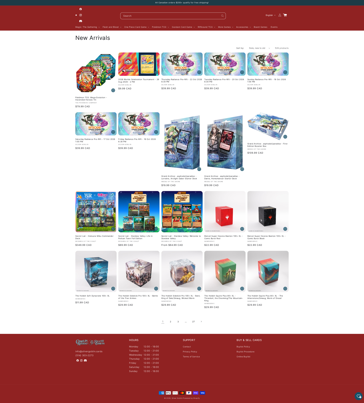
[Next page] (201, 321)
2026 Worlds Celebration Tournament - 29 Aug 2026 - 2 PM (138, 80)
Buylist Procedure (245, 351)
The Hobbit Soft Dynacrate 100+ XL (92, 296)
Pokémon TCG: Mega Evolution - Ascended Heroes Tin (91, 98)
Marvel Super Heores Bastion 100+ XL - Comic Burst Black (266, 237)
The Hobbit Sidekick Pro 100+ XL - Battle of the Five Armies (138, 297)
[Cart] (286, 15)
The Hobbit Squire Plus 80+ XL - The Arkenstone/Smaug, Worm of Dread (265, 297)
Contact (187, 346)
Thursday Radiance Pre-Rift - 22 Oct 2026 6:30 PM (181, 80)
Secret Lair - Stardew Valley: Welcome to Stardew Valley (181, 237)
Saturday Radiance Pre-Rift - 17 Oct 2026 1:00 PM (95, 140)
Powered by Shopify (191, 398)
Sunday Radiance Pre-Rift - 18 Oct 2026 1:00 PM (266, 80)
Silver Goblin (177, 398)
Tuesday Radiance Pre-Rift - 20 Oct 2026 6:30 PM (224, 80)
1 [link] (162, 321)
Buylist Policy (243, 346)
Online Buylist (243, 356)
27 (193, 321)
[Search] (222, 16)
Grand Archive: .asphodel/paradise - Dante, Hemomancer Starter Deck (221, 177)
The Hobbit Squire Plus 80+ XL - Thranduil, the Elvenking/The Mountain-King (223, 298)
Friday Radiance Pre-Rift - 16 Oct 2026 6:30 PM (137, 140)
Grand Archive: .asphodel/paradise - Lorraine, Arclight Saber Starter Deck (179, 177)
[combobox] (173, 16)
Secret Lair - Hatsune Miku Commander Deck (94, 237)
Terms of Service (191, 356)
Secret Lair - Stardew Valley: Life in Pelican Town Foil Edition (135, 237)
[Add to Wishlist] (113, 90)
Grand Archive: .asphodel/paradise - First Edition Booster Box (267, 145)
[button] (87, 27)
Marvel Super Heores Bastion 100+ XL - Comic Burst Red (223, 237)
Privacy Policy (190, 351)
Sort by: (240, 48)
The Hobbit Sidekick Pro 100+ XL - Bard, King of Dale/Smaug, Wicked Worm (180, 297)
